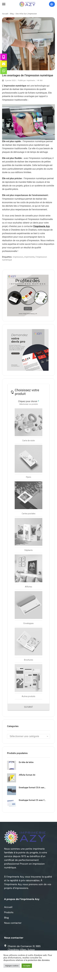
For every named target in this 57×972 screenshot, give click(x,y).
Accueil (5, 14)
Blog (12, 14)
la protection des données (38, 960)
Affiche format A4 (27, 775)
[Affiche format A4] (11, 777)
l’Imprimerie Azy (41, 226)
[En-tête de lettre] (11, 765)
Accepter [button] (26, 966)
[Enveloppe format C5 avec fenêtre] (11, 803)
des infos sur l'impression (26, 14)
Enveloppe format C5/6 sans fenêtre (32, 787)
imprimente (29, 257)
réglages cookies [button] (12, 966)
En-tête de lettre (26, 762)
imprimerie (31, 80)
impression (18, 257)
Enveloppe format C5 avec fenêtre (32, 800)
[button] (3, 4)
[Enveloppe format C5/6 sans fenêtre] (11, 790)
